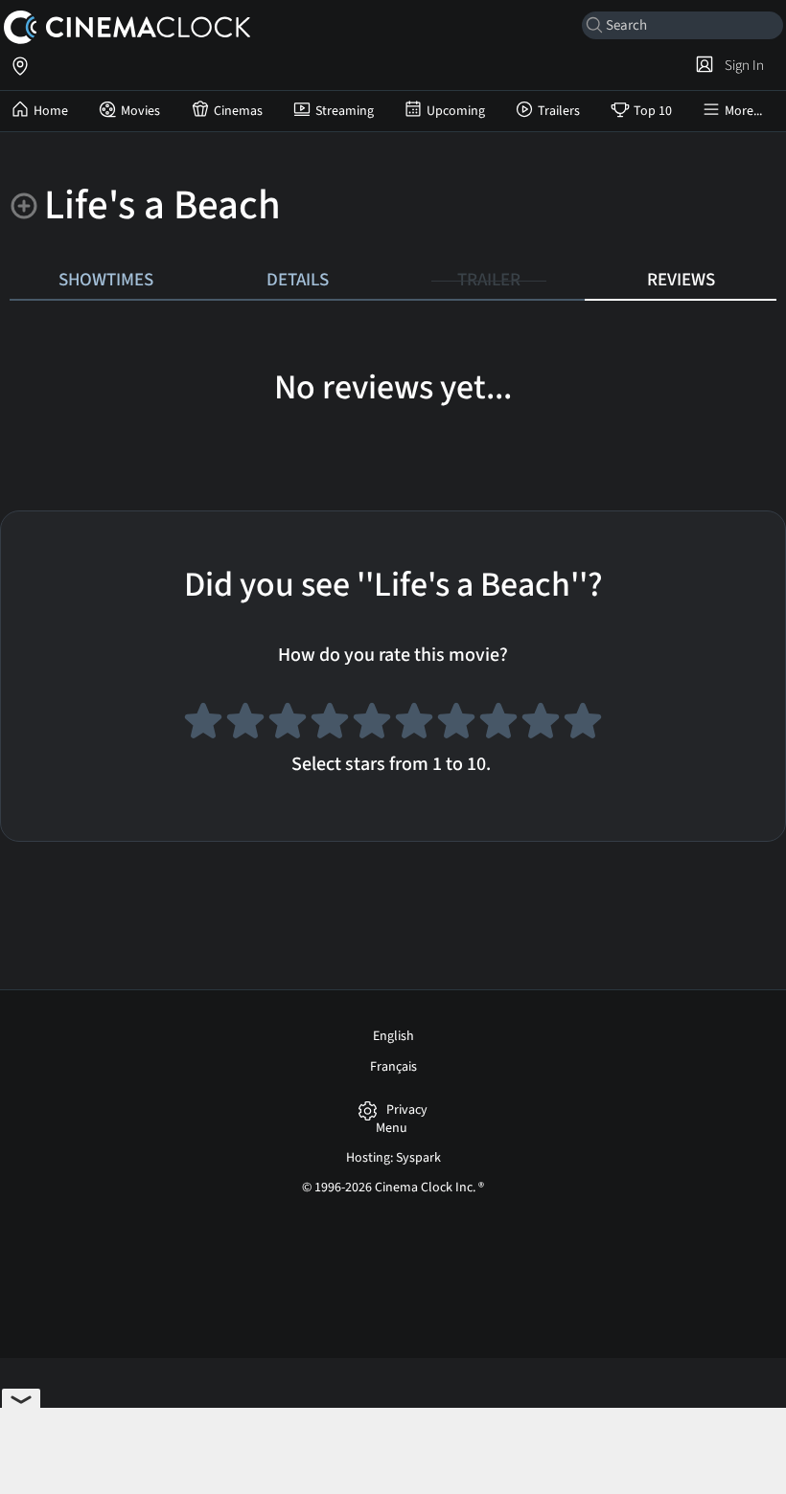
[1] (203, 724)
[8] (498, 724)
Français (393, 1067)
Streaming (344, 111)
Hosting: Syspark (393, 1158)
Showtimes (105, 279)
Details (297, 279)
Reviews (681, 279)
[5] (372, 724)
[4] (330, 724)
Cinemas (238, 111)
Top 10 (653, 111)
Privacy (407, 1110)
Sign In (741, 65)
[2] (245, 724)
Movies (140, 111)
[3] (287, 724)
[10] (583, 724)
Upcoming (456, 111)
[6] (414, 724)
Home (51, 111)
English (393, 1036)
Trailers (559, 111)
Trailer (488, 279)
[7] (456, 724)
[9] (541, 724)
